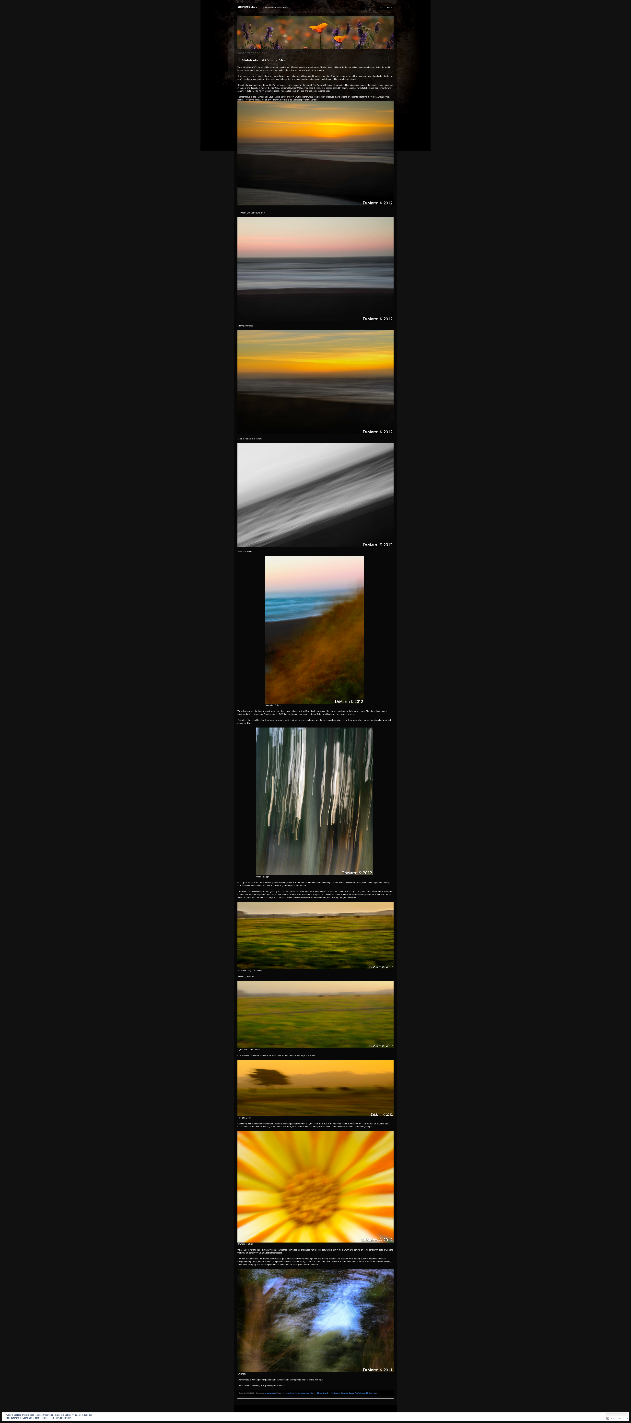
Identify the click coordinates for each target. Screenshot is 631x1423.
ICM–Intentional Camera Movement (266, 60)
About (389, 8)
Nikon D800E (328, 1393)
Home (381, 8)
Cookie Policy (64, 1418)
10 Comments (371, 1393)
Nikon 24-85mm (316, 1393)
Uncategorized (270, 1393)
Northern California (341, 1393)
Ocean (351, 1393)
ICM (283, 1393)
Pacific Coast (360, 1393)
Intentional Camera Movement (297, 1393)
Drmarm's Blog (247, 7)
